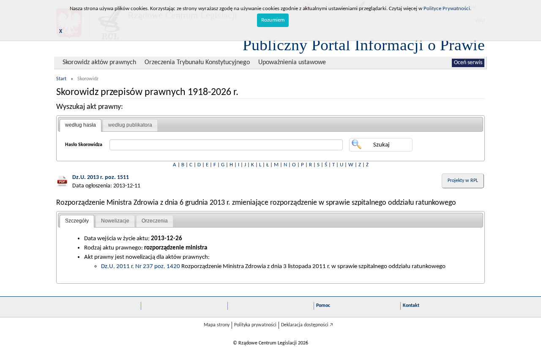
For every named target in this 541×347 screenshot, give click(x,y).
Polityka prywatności (255, 325)
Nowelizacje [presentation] (115, 221)
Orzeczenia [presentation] (155, 221)
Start (61, 78)
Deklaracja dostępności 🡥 (307, 325)
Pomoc (323, 305)
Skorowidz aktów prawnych (99, 62)
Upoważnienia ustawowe (292, 62)
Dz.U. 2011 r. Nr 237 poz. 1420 (140, 266)
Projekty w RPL (463, 180)
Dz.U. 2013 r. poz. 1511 (100, 177)
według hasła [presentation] (80, 125)
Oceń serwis (468, 63)
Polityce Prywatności (447, 8)
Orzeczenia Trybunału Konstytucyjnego (197, 62)
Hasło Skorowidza (83, 144)
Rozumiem (272, 20)
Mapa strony (217, 325)
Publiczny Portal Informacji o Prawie (364, 45)
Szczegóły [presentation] (77, 221)
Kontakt (411, 305)
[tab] (80, 125)
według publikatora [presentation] (130, 125)
